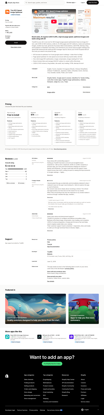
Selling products (29, 386)
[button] (20, 339)
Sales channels (28, 379)
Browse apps (71, 2)
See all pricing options (60, 149)
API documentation (68, 383)
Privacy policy (51, 240)
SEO (48, 87)
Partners (83, 392)
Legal (82, 398)
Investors (84, 386)
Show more (50, 175)
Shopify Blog (66, 392)
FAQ (48, 242)
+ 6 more (84, 30)
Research (65, 395)
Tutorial (49, 244)
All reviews (21, 183)
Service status (85, 402)
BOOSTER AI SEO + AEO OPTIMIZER (84, 335)
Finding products (29, 383)
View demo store (16, 47)
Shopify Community (68, 386)
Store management (30, 398)
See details (50, 281)
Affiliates (83, 395)
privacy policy (69, 268)
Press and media (86, 389)
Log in (83, 2)
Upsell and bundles (49, 389)
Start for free (93, 2)
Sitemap (42, 410)
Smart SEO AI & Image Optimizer (19, 335)
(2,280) (10, 32)
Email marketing (48, 392)
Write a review (11, 183)
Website (49, 254)
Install (16, 42)
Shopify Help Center (68, 379)
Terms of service (22, 410)
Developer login (10, 410)
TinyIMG (7, 38)
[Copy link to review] (38, 158)
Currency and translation (50, 402)
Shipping (45, 398)
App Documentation (53, 246)
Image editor (51, 92)
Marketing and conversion (32, 395)
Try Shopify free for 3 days (52, 363)
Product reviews (48, 386)
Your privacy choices (53, 410)
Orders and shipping (30, 389)
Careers (83, 383)
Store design (28, 392)
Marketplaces (47, 383)
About (83, 379)
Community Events (68, 389)
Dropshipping (47, 379)
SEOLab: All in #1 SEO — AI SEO (51, 335)
